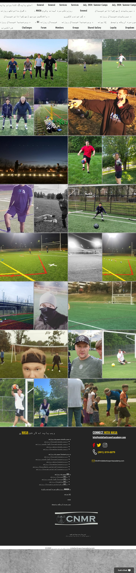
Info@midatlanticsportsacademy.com (109, 437)
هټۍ (69, 499)
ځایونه (67, 494)
